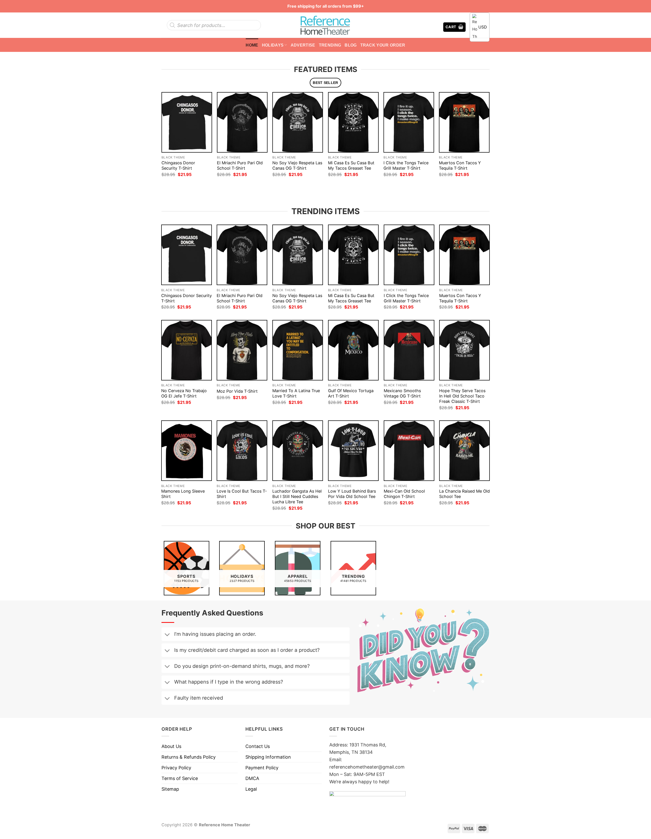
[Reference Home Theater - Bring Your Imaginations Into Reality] (325, 25)
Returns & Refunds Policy (188, 757)
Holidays (273, 45)
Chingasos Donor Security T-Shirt (178, 165)
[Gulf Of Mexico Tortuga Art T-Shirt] (353, 350)
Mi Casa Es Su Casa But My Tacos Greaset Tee (351, 165)
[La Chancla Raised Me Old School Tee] (464, 450)
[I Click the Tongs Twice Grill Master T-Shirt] (409, 122)
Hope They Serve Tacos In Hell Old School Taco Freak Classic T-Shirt (462, 396)
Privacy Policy (176, 767)
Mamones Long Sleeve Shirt (183, 494)
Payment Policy (261, 767)
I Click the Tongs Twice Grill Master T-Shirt (405, 165)
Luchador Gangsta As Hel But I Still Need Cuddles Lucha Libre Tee (297, 496)
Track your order (382, 45)
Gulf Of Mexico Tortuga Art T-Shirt (351, 393)
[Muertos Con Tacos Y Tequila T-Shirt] (464, 122)
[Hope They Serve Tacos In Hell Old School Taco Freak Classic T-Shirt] (464, 350)
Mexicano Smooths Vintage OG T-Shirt (402, 393)
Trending (330, 45)
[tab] (326, 83)
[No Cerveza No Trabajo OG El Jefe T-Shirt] (186, 350)
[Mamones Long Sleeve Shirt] (186, 450)
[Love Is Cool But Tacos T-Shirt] (242, 450)
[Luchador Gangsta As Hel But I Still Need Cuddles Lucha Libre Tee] (297, 450)
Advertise (303, 45)
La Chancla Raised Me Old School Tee (464, 494)
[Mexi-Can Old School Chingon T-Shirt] (409, 450)
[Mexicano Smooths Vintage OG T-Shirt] (409, 350)
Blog (351, 45)
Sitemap (170, 789)
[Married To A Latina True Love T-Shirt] (297, 350)
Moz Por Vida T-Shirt (237, 391)
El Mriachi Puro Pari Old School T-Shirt (240, 165)
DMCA (252, 778)
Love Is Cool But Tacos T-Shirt (242, 494)
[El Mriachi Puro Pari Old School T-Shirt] (242, 122)
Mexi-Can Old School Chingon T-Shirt (404, 494)
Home (252, 45)
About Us (171, 746)
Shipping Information (268, 757)
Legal (251, 789)
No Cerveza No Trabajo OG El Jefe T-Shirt (184, 393)
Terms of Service (179, 778)
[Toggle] (167, 635)
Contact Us (257, 746)
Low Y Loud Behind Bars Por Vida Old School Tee (352, 494)
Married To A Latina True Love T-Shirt (296, 393)
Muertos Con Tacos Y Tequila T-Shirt (460, 165)
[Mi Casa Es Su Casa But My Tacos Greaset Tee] (353, 122)
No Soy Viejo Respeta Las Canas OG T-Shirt (297, 165)
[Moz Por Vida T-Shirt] (242, 350)
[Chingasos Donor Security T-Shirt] (187, 122)
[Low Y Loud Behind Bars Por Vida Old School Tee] (353, 450)
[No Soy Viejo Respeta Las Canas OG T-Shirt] (297, 122)
